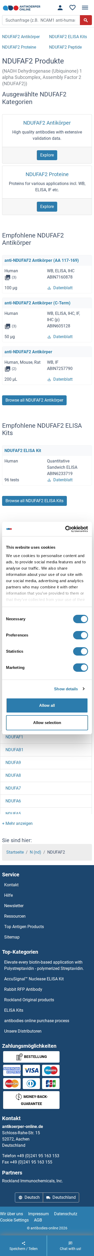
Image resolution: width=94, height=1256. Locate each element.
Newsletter (14, 905)
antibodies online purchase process (36, 1020)
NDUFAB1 (14, 749)
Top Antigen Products (24, 926)
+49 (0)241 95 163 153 (38, 1155)
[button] (17, 823)
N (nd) (35, 852)
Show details (66, 689)
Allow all (47, 705)
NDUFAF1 (14, 736)
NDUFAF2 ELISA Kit (22, 450)
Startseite (15, 852)
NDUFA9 (13, 762)
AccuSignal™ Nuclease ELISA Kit (34, 978)
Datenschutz (65, 1213)
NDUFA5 (13, 813)
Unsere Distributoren (23, 1031)
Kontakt (11, 884)
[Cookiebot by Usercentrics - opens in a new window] (66, 529)
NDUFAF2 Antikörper (47, 123)
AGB (38, 1220)
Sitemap (12, 937)
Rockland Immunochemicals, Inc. (32, 1180)
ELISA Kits (13, 1010)
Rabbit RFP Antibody (23, 989)
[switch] (80, 635)
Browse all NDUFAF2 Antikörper (34, 400)
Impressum (38, 1213)
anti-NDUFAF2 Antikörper (28, 351)
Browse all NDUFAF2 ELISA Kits (34, 500)
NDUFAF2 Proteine (47, 174)
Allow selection (47, 722)
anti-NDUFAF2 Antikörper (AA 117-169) (41, 260)
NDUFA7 (13, 788)
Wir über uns (11, 1213)
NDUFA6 (13, 800)
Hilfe (8, 895)
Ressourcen (15, 916)
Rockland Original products (29, 999)
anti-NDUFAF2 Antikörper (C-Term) (37, 302)
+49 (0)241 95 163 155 (31, 1162)
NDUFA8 (13, 775)
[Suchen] (86, 20)
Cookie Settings (14, 1220)
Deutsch (32, 1197)
